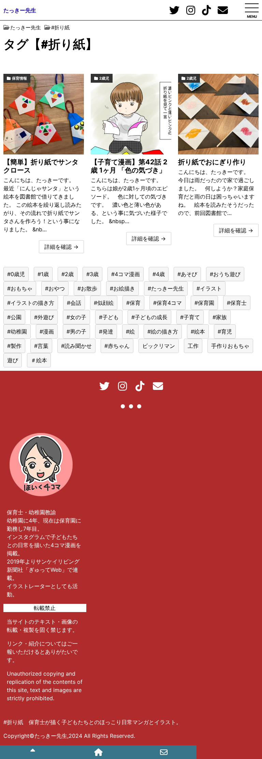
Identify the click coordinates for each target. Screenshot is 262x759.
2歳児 (104, 78)
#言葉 (41, 345)
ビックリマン (158, 345)
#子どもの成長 (149, 317)
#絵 (130, 331)
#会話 (74, 302)
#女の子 (76, 317)
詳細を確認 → (61, 246)
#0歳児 (16, 274)
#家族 (220, 317)
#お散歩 (87, 288)
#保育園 (204, 302)
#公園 (14, 317)
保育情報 (19, 78)
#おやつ (55, 288)
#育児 (225, 331)
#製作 (14, 345)
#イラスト (209, 288)
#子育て (190, 317)
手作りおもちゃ (230, 345)
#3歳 (92, 274)
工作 (193, 345)
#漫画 (47, 331)
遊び (12, 360)
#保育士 (237, 302)
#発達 (106, 331)
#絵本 (198, 331)
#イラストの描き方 (30, 302)
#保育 (133, 302)
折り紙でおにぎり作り (212, 162)
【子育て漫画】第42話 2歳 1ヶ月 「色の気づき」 (129, 166)
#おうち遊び (225, 274)
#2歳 (67, 274)
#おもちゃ (19, 288)
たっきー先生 (19, 10)
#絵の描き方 (162, 331)
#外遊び (44, 317)
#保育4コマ (167, 302)
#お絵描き (122, 288)
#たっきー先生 (166, 288)
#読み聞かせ (76, 345)
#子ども (109, 317)
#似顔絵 (104, 302)
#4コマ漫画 (125, 274)
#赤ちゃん (117, 345)
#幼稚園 (17, 331)
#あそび (187, 274)
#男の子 (76, 331)
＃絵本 (39, 360)
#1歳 (43, 274)
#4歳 (158, 274)
